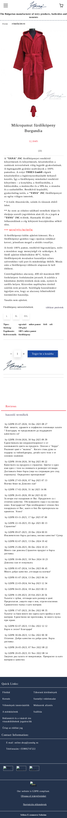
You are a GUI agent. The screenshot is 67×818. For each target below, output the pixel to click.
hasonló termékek (17, 414)
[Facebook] (5, 755)
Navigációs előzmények (35, 804)
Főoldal (5, 24)
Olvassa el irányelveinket (33, 796)
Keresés (6, 699)
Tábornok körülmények (45, 692)
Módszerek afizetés (43, 705)
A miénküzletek (10, 712)
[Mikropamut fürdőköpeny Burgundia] (33, 99)
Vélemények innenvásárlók (15, 705)
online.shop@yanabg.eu (26, 742)
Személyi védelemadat (45, 699)
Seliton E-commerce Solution (33, 815)
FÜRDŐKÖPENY (18, 24)
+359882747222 (27, 749)
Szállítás (38, 712)
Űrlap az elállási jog (12, 728)
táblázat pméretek (55, 307)
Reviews (11, 406)
